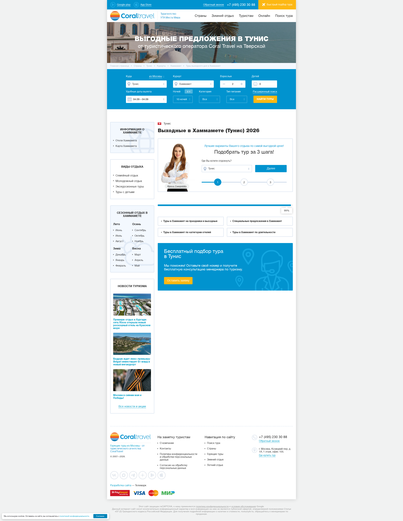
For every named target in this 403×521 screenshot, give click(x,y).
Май (137, 265)
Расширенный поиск (265, 91)
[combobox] (152, 77)
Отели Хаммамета (126, 140)
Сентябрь (140, 230)
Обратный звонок (269, 441)
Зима (116, 248)
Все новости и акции (132, 406)
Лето (116, 224)
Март (138, 254)
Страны (211, 448)
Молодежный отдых (129, 181)
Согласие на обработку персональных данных (173, 467)
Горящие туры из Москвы (125, 445)
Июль (119, 235)
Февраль (121, 265)
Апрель (139, 260)
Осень (136, 224)
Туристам (246, 16)
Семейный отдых (127, 175)
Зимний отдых (223, 16)
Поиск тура (284, 16)
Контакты (165, 448)
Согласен (100, 516)
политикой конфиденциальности (74, 516)
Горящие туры (215, 454)
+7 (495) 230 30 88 (241, 5)
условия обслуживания (243, 506)
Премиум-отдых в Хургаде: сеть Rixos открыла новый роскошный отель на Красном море (131, 324)
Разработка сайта (120, 485)
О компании (167, 443)
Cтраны (201, 16)
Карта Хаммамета (126, 146)
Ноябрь (139, 241)
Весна (136, 248)
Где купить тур (267, 455)
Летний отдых (215, 465)
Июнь (119, 230)
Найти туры (265, 99)
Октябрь (139, 235)
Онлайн (264, 16)
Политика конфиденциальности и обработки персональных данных (178, 457)
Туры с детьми (125, 192)
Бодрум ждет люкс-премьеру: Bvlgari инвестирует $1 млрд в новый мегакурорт (131, 361)
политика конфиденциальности (212, 506)
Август (119, 241)
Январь (120, 260)
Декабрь (121, 254)
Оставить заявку (178, 280)
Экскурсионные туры (130, 186)
